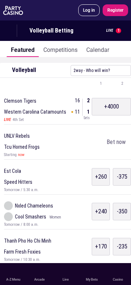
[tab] (23, 49)
